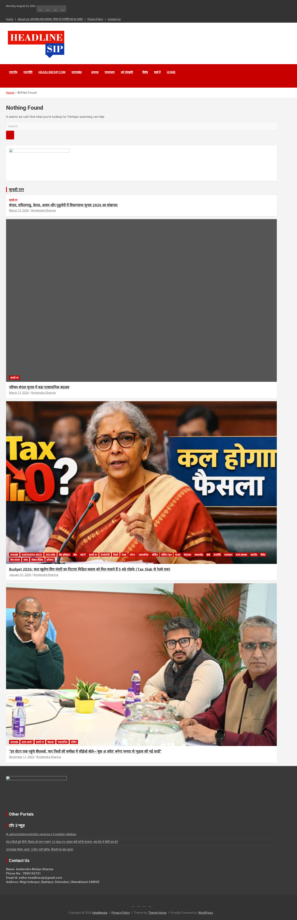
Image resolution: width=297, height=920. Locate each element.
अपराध (95, 72)
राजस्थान (110, 72)
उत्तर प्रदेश (50, 554)
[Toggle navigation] (11, 82)
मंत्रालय (187, 554)
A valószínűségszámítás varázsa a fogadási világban (41, 834)
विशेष (145, 72)
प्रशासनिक (143, 554)
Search (10, 135)
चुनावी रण (13, 199)
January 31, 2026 (20, 574)
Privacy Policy (95, 19)
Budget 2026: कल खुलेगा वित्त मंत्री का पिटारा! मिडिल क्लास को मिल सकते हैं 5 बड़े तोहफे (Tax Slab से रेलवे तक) (89, 569)
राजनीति (27, 72)
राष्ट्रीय (13, 72)
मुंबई (208, 554)
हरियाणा (50, 559)
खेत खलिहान (64, 554)
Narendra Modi (32, 554)
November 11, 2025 (21, 757)
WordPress (205, 913)
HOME (171, 72)
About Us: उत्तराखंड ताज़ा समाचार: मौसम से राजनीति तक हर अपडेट (50, 19)
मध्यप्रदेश (199, 554)
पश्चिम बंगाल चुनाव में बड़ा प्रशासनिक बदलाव (39, 387)
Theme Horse (157, 913)
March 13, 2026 (19, 392)
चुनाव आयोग (27, 742)
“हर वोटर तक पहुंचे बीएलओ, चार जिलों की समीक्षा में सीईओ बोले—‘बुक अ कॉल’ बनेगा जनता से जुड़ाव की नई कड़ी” (85, 751)
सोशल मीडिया (37, 559)
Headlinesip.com (51, 72)
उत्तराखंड (77, 72)
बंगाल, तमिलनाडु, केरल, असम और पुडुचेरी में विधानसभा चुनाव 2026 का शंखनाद (63, 205)
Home (9, 19)
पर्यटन (132, 554)
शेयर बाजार (15, 559)
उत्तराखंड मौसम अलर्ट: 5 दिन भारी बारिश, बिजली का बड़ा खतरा (39, 849)
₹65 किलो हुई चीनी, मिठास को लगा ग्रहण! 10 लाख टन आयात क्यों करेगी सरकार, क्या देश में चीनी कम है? (62, 842)
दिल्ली (115, 554)
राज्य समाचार (241, 554)
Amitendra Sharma (43, 210)
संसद (25, 559)
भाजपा (177, 554)
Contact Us (114, 19)
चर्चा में (157, 72)
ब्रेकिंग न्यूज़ (166, 554)
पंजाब (124, 554)
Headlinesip (99, 913)
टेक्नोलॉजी (105, 554)
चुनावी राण (16, 189)
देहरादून (50, 742)
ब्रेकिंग (155, 554)
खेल (75, 554)
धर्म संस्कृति (127, 72)
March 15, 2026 (19, 210)
